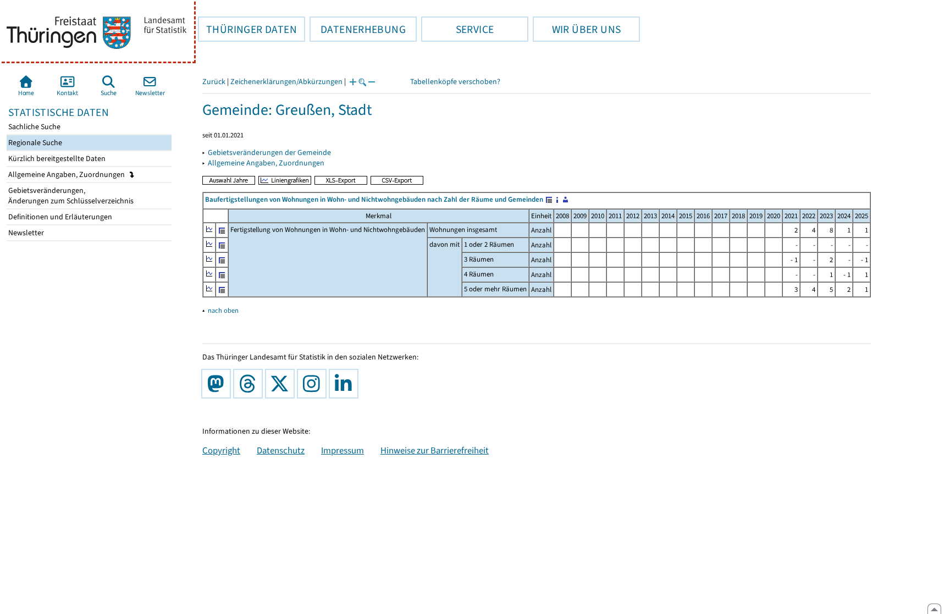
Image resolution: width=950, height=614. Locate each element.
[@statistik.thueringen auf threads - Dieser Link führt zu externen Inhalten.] (250, 383)
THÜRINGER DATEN (247, 29)
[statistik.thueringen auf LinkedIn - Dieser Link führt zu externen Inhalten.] (346, 383)
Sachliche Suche (33, 126)
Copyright (221, 450)
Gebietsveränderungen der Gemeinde (269, 152)
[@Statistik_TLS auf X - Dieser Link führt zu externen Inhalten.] (282, 383)
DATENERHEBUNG (358, 29)
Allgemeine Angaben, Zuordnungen (67, 174)
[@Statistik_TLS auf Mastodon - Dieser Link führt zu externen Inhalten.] (218, 383)
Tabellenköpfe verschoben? (455, 81)
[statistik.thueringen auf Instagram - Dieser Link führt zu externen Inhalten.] (314, 383)
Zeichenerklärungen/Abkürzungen (286, 81)
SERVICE (457, 29)
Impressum (342, 450)
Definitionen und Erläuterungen (59, 217)
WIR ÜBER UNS (577, 29)
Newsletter (25, 233)
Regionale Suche (34, 142)
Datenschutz (281, 450)
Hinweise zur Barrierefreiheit (434, 450)
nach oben (223, 310)
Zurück (213, 81)
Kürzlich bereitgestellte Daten (56, 158)
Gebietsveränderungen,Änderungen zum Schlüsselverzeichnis (70, 195)
